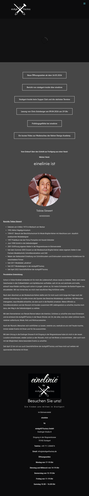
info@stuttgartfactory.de (47, 451)
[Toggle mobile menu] (84, 3)
